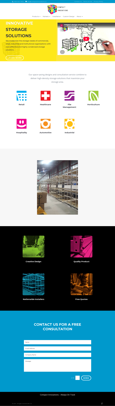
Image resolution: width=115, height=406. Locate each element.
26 (73, 211)
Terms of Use (87, 1)
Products (35, 16)
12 (53, 211)
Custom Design (69, 16)
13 (54, 211)
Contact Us (78, 1)
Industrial (69, 132)
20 (64, 211)
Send (86, 378)
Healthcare (45, 104)
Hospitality (21, 132)
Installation (57, 16)
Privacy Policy (98, 1)
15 (57, 211)
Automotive (45, 132)
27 (74, 211)
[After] (57, 214)
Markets (46, 16)
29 (77, 211)
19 (63, 211)
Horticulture (93, 104)
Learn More (15, 58)
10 (50, 211)
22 (67, 211)
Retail (21, 104)
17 (60, 211)
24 (70, 211)
